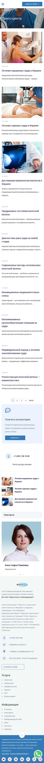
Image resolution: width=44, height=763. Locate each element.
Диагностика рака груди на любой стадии (20, 240)
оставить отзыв (10, 667)
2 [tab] (24, 574)
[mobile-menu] (5, 4)
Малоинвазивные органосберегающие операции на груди (19, 323)
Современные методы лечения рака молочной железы (21, 267)
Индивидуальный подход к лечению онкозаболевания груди (21, 351)
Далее (31, 400)
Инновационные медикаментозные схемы (20, 294)
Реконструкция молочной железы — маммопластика (21, 378)
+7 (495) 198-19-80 (16, 638)
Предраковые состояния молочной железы (20, 212)
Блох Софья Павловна (16, 565)
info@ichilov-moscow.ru (17, 645)
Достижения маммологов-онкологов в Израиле (22, 182)
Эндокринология (10, 569)
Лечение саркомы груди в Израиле (20, 125)
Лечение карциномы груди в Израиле (21, 70)
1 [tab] (20, 574)
